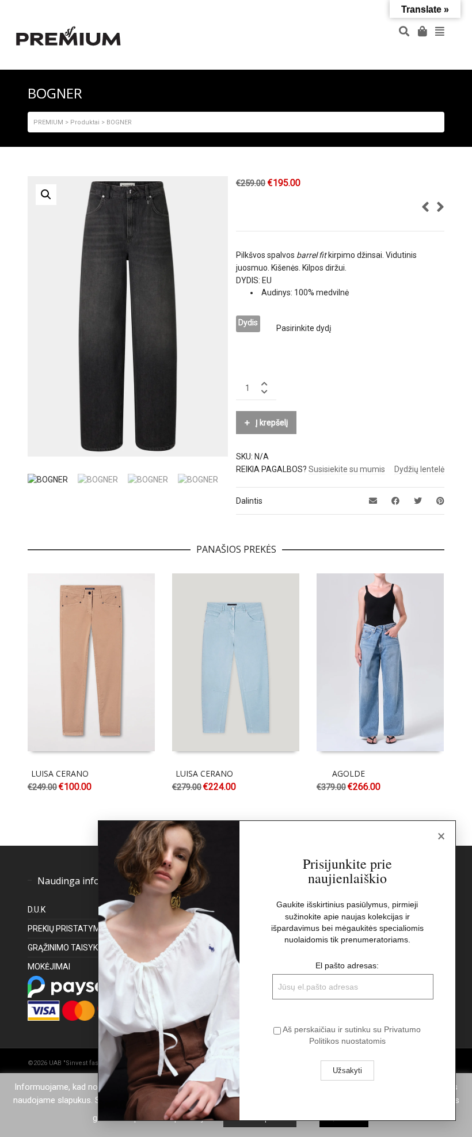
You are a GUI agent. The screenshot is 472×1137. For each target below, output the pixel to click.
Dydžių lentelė (419, 469)
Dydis (248, 322)
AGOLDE (348, 773)
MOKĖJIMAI (49, 966)
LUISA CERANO (60, 773)
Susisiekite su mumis (347, 469)
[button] (46, 194)
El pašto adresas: (347, 965)
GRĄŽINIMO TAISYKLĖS (70, 947)
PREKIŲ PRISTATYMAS (69, 928)
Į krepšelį (272, 422)
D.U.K (36, 909)
